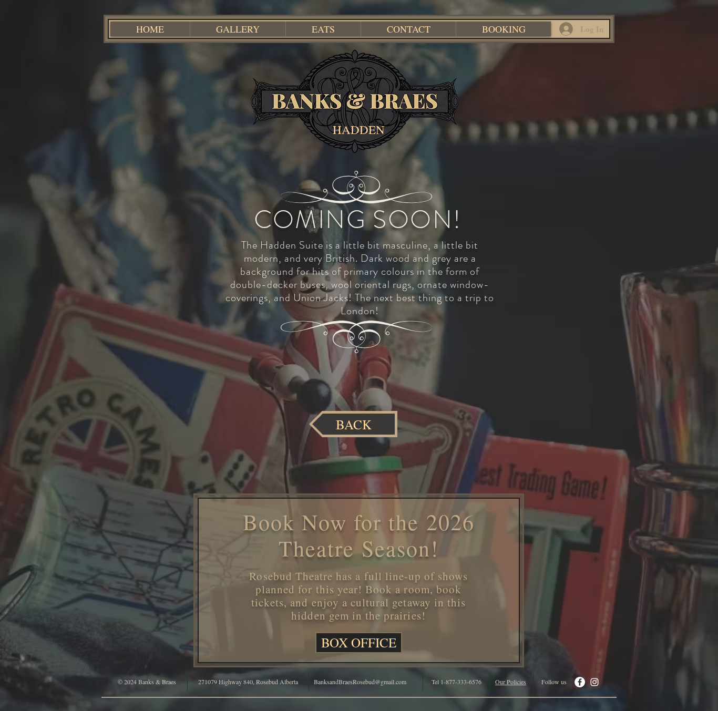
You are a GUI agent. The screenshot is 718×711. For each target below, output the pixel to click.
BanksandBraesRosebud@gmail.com (360, 681)
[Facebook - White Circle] (580, 682)
